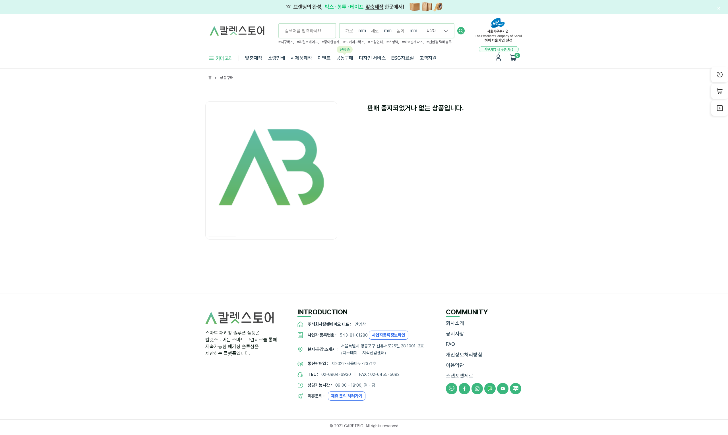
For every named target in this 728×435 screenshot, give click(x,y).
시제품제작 (301, 58)
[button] (461, 30)
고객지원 (428, 58)
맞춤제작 (253, 58)
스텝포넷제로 (459, 376)
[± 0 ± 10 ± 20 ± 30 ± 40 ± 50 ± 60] (435, 30)
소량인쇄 (276, 58)
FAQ (450, 344)
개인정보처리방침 (464, 355)
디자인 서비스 (372, 58)
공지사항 (455, 334)
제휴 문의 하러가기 (346, 396)
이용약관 (455, 365)
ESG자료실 (402, 58)
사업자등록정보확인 (388, 335)
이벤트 (324, 58)
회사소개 (455, 323)
